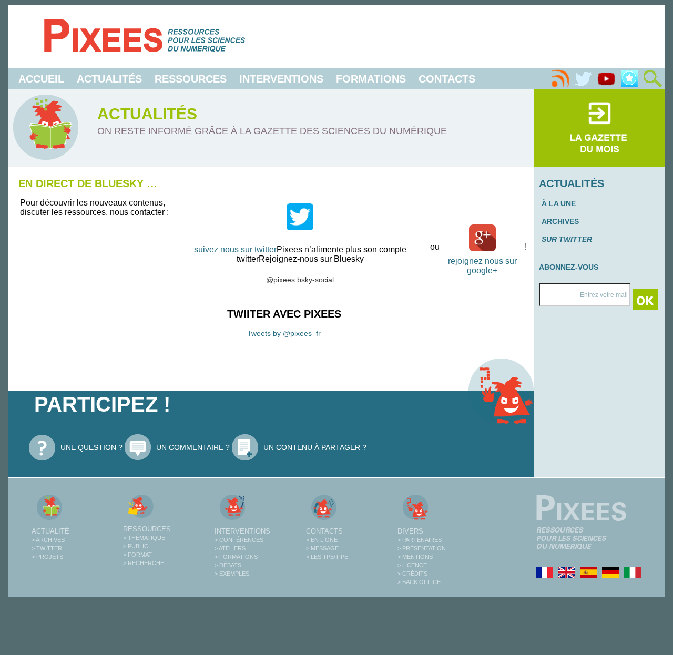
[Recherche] (652, 78)
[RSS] (559, 78)
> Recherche (143, 563)
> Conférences (239, 540)
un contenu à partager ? (314, 447)
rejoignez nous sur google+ (482, 266)
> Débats (228, 565)
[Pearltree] (629, 78)
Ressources (191, 79)
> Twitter (47, 548)
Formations (371, 79)
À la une (559, 203)
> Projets (47, 557)
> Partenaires (419, 540)
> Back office (419, 582)
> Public (135, 546)
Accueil (41, 79)
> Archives (48, 540)
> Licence (412, 565)
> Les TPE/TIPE (327, 557)
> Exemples (232, 573)
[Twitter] (583, 78)
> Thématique (144, 538)
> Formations (236, 557)
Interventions (281, 79)
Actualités (109, 79)
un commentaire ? (193, 447)
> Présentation (421, 548)
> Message (322, 548)
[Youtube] (606, 78)
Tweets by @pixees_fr (284, 333)
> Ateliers (230, 548)
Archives (560, 221)
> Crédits (412, 573)
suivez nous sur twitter (235, 249)
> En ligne (322, 540)
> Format (137, 554)
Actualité (50, 531)
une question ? (91, 447)
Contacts (447, 79)
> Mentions (415, 557)
